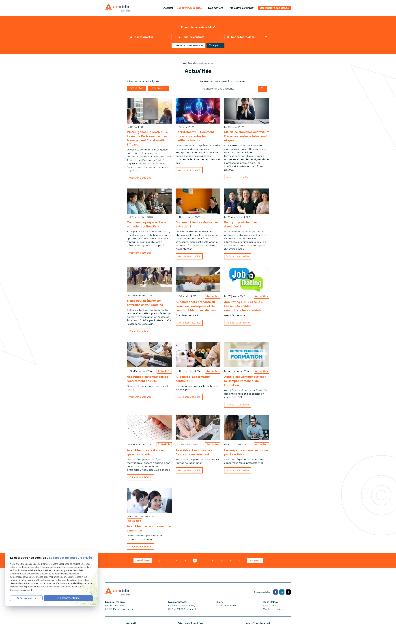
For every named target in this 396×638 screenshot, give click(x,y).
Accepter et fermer (69, 598)
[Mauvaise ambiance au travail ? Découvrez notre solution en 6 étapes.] (246, 110)
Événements (158, 88)
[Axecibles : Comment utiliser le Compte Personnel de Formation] (246, 354)
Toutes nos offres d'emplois (188, 45)
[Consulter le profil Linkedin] (281, 592)
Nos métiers (215, 7)
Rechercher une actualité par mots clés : (223, 81)
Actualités (136, 88)
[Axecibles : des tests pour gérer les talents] (149, 427)
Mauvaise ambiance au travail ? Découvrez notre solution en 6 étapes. (246, 136)
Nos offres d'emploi (242, 7)
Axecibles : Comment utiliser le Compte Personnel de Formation (245, 381)
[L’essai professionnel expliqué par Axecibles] (246, 427)
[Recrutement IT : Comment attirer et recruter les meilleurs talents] (198, 111)
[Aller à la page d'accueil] (117, 8)
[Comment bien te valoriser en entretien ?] (198, 201)
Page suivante (255, 560)
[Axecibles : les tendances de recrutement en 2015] (149, 354)
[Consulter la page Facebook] (275, 592)
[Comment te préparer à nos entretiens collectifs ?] (149, 201)
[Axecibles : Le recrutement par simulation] (149, 500)
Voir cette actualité (140, 177)
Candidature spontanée (274, 7)
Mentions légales (273, 609)
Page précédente (143, 560)
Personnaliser (27, 598)
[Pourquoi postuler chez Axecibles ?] (246, 201)
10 (230, 560)
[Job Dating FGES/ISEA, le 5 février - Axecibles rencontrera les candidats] (246, 279)
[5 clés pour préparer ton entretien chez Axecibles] (149, 279)
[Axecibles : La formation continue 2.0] (198, 354)
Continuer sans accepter (22, 590)
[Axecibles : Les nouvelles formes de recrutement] (198, 428)
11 (240, 560)
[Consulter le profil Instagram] (288, 592)
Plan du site (269, 605)
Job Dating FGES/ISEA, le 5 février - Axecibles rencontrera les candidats (243, 306)
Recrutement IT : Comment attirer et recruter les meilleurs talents (195, 136)
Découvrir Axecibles (189, 7)
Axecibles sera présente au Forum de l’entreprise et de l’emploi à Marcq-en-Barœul (196, 306)
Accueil (168, 7)
